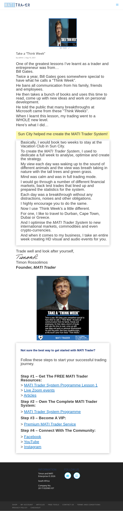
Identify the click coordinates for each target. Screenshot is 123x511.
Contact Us (68, 505)
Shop (14, 505)
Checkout (36, 508)
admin (21, 57)
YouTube (31, 442)
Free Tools (53, 505)
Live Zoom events (39, 390)
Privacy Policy (19, 508)
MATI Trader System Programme (52, 411)
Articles (30, 395)
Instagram (32, 447)
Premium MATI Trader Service (50, 424)
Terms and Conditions (88, 505)
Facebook (32, 437)
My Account (27, 505)
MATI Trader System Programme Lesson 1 (61, 385)
